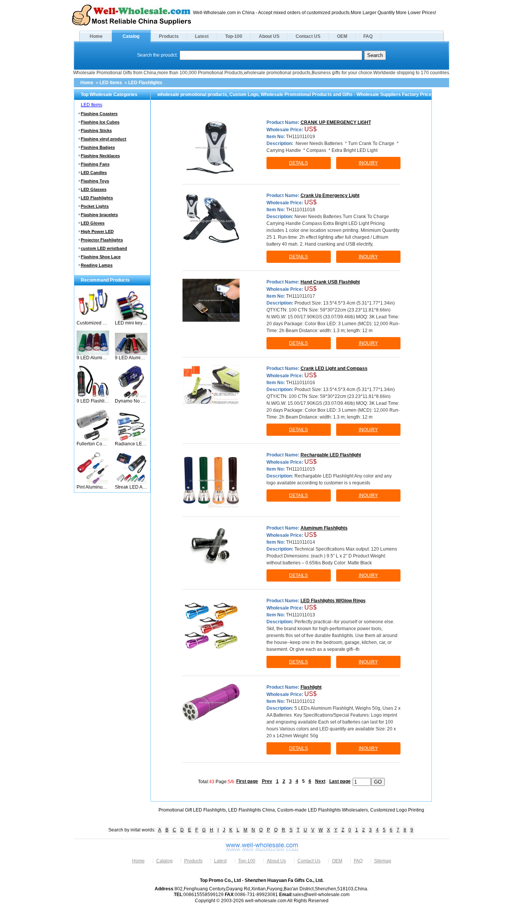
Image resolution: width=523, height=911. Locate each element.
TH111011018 (300, 209)
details (298, 163)
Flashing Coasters (99, 113)
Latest (202, 36)
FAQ (368, 36)
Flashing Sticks (96, 130)
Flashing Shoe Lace (101, 256)
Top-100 (233, 36)
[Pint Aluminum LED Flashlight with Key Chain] (93, 483)
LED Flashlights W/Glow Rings (333, 600)
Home (96, 36)
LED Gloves (93, 223)
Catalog (131, 36)
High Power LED (97, 231)
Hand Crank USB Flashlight (330, 282)
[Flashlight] (211, 702)
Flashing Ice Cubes (100, 122)
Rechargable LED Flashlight (331, 455)
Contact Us (308, 861)
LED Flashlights (145, 82)
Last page (340, 781)
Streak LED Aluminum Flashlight (131, 487)
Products (169, 36)
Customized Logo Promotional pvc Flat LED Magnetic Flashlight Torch (93, 323)
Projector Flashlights (102, 240)
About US (269, 36)
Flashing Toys (95, 181)
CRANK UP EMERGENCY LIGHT (336, 122)
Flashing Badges (98, 147)
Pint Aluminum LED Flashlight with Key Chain (93, 487)
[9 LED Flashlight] (93, 396)
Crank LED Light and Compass (334, 368)
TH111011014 (300, 542)
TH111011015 (300, 469)
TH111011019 (300, 136)
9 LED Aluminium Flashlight (93, 357)
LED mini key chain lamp (131, 323)
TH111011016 (300, 382)
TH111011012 (300, 701)
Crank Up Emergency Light (330, 195)
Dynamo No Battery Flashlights (131, 401)
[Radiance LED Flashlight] (131, 439)
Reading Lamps (97, 265)
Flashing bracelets (99, 214)
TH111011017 (300, 296)
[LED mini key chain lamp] (131, 318)
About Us (276, 861)
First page (247, 781)
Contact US (308, 36)
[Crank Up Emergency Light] (211, 220)
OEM (342, 36)
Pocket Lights (95, 206)
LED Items (111, 82)
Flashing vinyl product (103, 139)
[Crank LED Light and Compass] (211, 385)
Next (320, 781)
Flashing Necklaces (100, 155)
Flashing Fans (95, 164)
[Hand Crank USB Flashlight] (211, 300)
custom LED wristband (104, 248)
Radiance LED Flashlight (131, 444)
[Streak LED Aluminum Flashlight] (131, 483)
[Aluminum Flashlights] (211, 546)
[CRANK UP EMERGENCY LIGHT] (211, 147)
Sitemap (382, 861)
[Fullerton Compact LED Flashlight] (93, 439)
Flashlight (311, 687)
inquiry (368, 163)
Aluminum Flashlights (324, 528)
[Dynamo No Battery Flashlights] (131, 396)
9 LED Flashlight (93, 401)
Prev (267, 781)
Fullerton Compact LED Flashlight (93, 444)
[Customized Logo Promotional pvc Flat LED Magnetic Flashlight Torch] (93, 318)
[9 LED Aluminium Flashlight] (93, 353)
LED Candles (94, 172)
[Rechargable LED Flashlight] (211, 480)
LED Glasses (93, 189)
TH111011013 (300, 615)
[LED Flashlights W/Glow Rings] (211, 626)
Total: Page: (216, 781)
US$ (310, 129)
